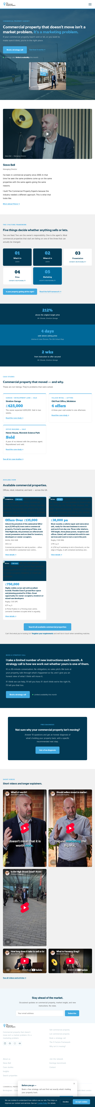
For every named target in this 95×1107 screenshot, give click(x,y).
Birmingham (7, 1090)
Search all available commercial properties (47, 627)
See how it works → (37, 49)
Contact (52, 1067)
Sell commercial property (59, 1029)
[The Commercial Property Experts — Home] (9, 4)
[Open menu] (90, 4)
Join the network (56, 1059)
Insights (6, 1071)
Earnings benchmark (57, 1063)
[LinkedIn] (5, 1043)
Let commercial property (59, 1034)
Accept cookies (81, 1102)
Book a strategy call (15, 49)
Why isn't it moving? (57, 1046)
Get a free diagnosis (47, 750)
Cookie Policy (42, 1103)
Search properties (10, 1075)
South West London (83, 1090)
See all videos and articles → (14, 978)
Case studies (8, 1067)
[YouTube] (20, 1043)
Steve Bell (7, 1063)
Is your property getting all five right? (20, 291)
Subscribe (72, 1013)
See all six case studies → (13, 459)
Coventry (17, 1090)
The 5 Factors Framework (59, 1042)
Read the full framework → (50, 291)
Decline (66, 1102)
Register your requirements (42, 633)
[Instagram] (15, 1043)
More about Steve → (11, 204)
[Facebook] (10, 1043)
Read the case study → (14, 418)
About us (6, 1059)
